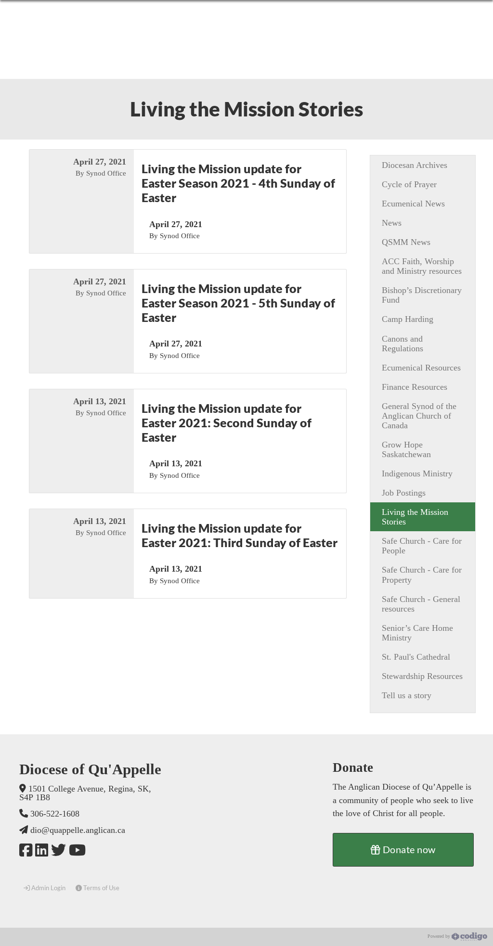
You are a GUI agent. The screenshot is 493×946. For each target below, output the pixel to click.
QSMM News (406, 242)
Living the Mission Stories (415, 516)
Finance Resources (414, 387)
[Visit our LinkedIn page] (41, 850)
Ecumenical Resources (421, 367)
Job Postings (404, 493)
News (392, 223)
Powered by (440, 936)
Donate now (408, 849)
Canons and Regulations (402, 343)
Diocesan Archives (414, 165)
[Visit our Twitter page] (58, 850)
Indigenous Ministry (417, 473)
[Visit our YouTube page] (77, 850)
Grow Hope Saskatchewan (406, 449)
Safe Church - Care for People (422, 545)
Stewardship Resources (422, 676)
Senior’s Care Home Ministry (417, 632)
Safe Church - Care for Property (422, 574)
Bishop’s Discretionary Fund (422, 295)
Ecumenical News (413, 203)
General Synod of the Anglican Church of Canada (419, 415)
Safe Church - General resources (421, 604)
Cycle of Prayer (409, 184)
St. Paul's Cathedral (416, 657)
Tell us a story (406, 695)
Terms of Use (100, 888)
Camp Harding (407, 319)
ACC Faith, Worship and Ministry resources (422, 266)
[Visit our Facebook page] (25, 850)
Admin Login (47, 888)
